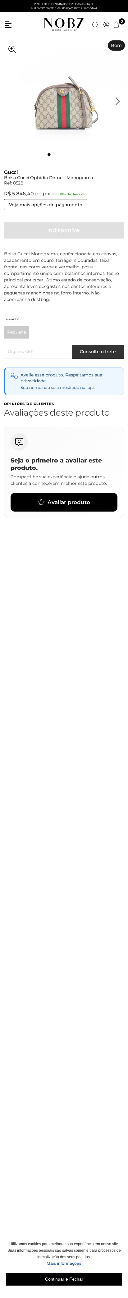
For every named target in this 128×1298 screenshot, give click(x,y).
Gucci (11, 172)
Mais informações (84, 1263)
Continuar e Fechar (64, 1279)
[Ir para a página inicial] (64, 24)
